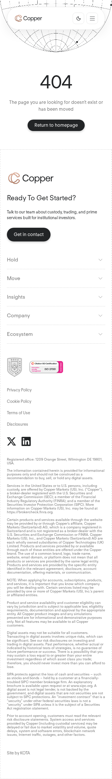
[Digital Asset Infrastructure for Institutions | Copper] (28, 18)
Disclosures (17, 424)
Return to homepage (56, 125)
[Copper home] (56, 178)
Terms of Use (18, 413)
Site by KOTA (18, 753)
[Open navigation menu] (92, 18)
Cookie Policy (19, 401)
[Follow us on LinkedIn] (26, 441)
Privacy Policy (19, 390)
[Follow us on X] (11, 441)
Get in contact (29, 234)
